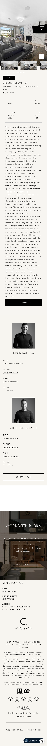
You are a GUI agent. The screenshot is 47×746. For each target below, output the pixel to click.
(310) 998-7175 (10, 372)
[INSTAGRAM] (17, 699)
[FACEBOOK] (10, 699)
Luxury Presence (23, 716)
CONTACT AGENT (23, 477)
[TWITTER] (30, 699)
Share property (23, 303)
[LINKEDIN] (23, 699)
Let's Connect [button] (23, 565)
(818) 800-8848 (10, 447)
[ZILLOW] (36, 699)
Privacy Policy (34, 729)
